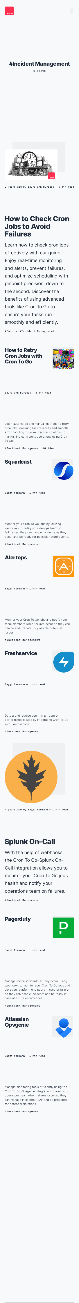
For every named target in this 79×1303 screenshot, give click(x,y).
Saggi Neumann (15, 492)
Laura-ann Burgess (41, 186)
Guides (12, 331)
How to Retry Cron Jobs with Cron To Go (23, 356)
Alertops (16, 557)
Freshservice (21, 653)
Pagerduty (18, 919)
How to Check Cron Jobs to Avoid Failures (37, 226)
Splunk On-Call (30, 841)
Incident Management (38, 331)
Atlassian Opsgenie (17, 1022)
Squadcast (18, 462)
